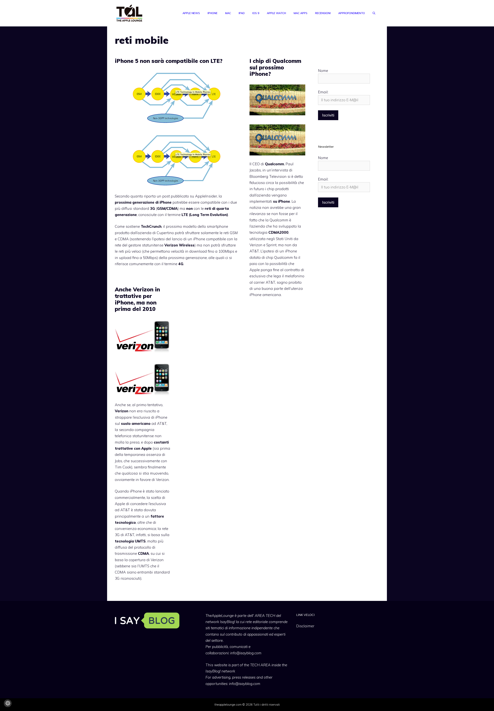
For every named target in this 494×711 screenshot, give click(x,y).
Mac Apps (300, 13)
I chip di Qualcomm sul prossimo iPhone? (275, 67)
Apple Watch (276, 13)
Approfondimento (351, 13)
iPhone (212, 13)
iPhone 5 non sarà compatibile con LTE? (168, 60)
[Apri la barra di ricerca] (374, 13)
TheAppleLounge (220, 615)
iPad (242, 13)
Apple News (191, 13)
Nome (323, 70)
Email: (323, 92)
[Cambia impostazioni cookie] (8, 703)
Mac (228, 13)
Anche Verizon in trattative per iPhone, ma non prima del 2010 (137, 299)
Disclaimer (305, 626)
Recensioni (323, 13)
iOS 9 (255, 13)
